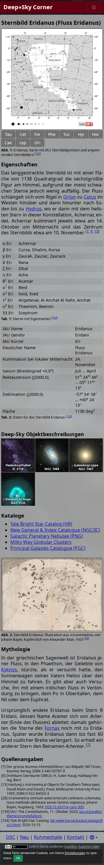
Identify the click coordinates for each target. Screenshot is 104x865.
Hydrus (34, 209)
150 (38, 153)
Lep (22, 142)
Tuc (66, 134)
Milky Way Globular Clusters (41, 542)
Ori (37, 142)
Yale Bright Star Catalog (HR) (41, 524)
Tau (8, 134)
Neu (24, 837)
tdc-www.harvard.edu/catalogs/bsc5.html (55, 823)
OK (18, 858)
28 (86, 638)
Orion (69, 197)
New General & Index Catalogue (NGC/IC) (55, 530)
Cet (23, 134)
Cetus (90, 197)
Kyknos (9, 669)
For (37, 134)
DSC (10, 837)
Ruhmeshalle (48, 837)
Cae (8, 142)
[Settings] (93, 837)
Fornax (52, 728)
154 (54, 318)
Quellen (70, 846)
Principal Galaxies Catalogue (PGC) (48, 548)
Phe (51, 134)
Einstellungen (75, 853)
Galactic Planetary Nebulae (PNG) (46, 536)
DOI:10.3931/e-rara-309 (64, 807)
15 (96, 231)
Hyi (81, 134)
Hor (95, 134)
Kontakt (75, 837)
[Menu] (94, 7)
